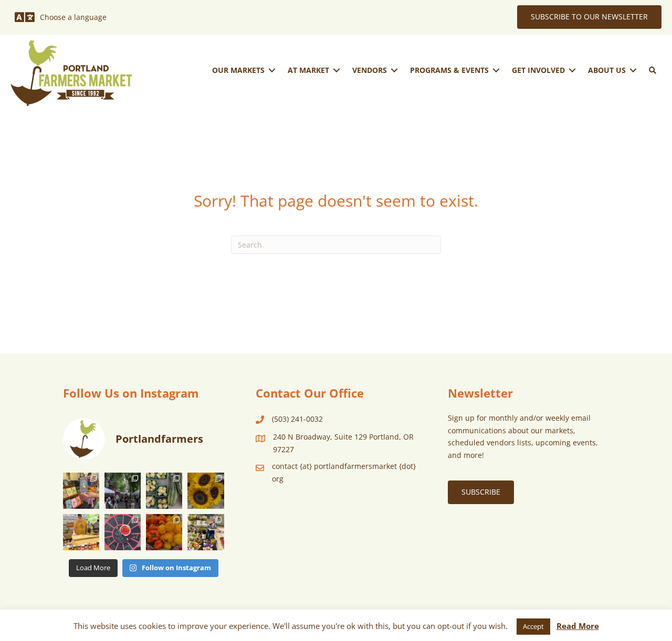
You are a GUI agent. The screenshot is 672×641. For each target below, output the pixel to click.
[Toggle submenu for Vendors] (394, 70)
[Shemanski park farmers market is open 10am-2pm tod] (122, 491)
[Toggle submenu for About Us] (633, 70)
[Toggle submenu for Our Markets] (272, 70)
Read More (577, 626)
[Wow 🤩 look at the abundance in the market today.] (164, 532)
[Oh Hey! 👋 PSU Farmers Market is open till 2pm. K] (205, 491)
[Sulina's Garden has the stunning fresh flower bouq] (205, 532)
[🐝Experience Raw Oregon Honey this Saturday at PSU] (81, 532)
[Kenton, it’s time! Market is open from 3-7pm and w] (81, 491)
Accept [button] (533, 626)
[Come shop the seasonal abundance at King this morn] (164, 491)
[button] (653, 70)
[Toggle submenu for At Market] (336, 70)
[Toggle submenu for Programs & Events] (496, 70)
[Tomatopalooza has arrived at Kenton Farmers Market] (122, 532)
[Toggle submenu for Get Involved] (572, 70)
